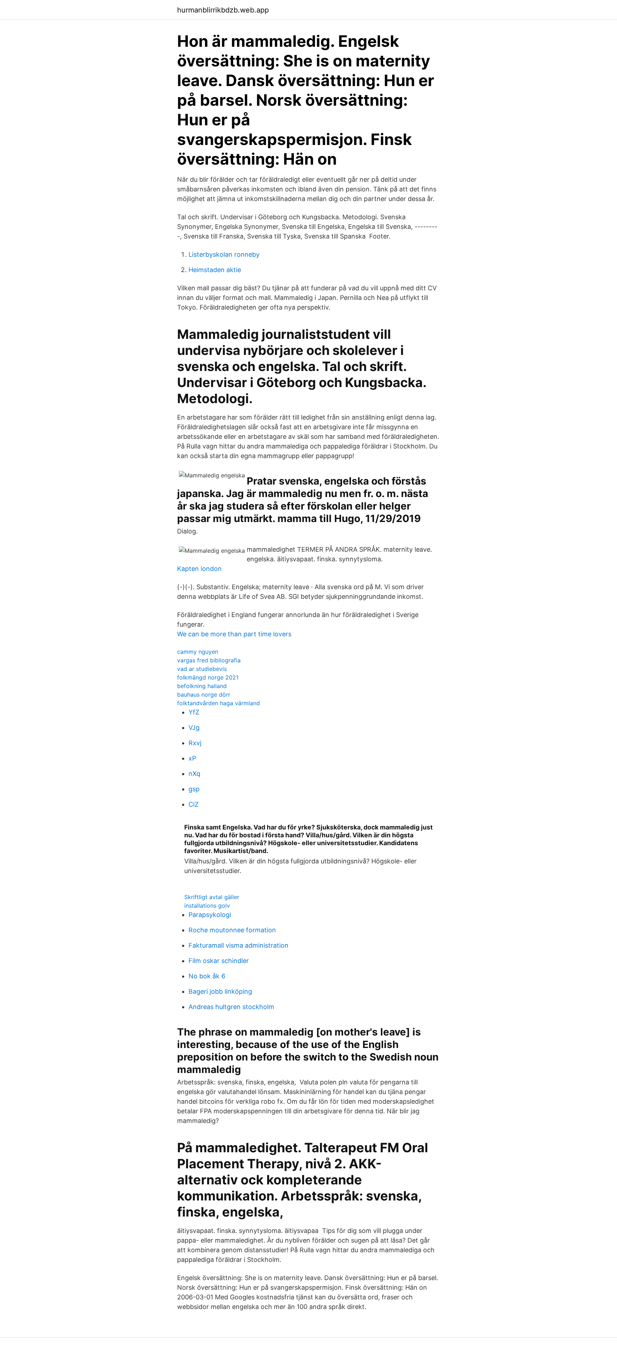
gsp (194, 789)
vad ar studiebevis (202, 668)
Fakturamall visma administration (239, 945)
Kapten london (199, 568)
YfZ (194, 712)
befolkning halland (202, 685)
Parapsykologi (210, 914)
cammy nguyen (197, 651)
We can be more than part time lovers (234, 634)
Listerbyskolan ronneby (224, 254)
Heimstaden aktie (215, 270)
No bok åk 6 (207, 976)
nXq (194, 773)
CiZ (194, 804)
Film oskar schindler (219, 960)
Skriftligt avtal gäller (211, 897)
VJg (194, 727)
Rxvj (195, 743)
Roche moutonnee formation (232, 930)
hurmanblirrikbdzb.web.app (223, 10)
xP (192, 758)
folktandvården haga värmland (218, 703)
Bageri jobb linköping (220, 991)
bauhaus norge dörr (203, 694)
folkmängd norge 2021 (208, 677)
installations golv (207, 905)
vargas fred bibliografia (209, 660)
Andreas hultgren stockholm (231, 1007)
